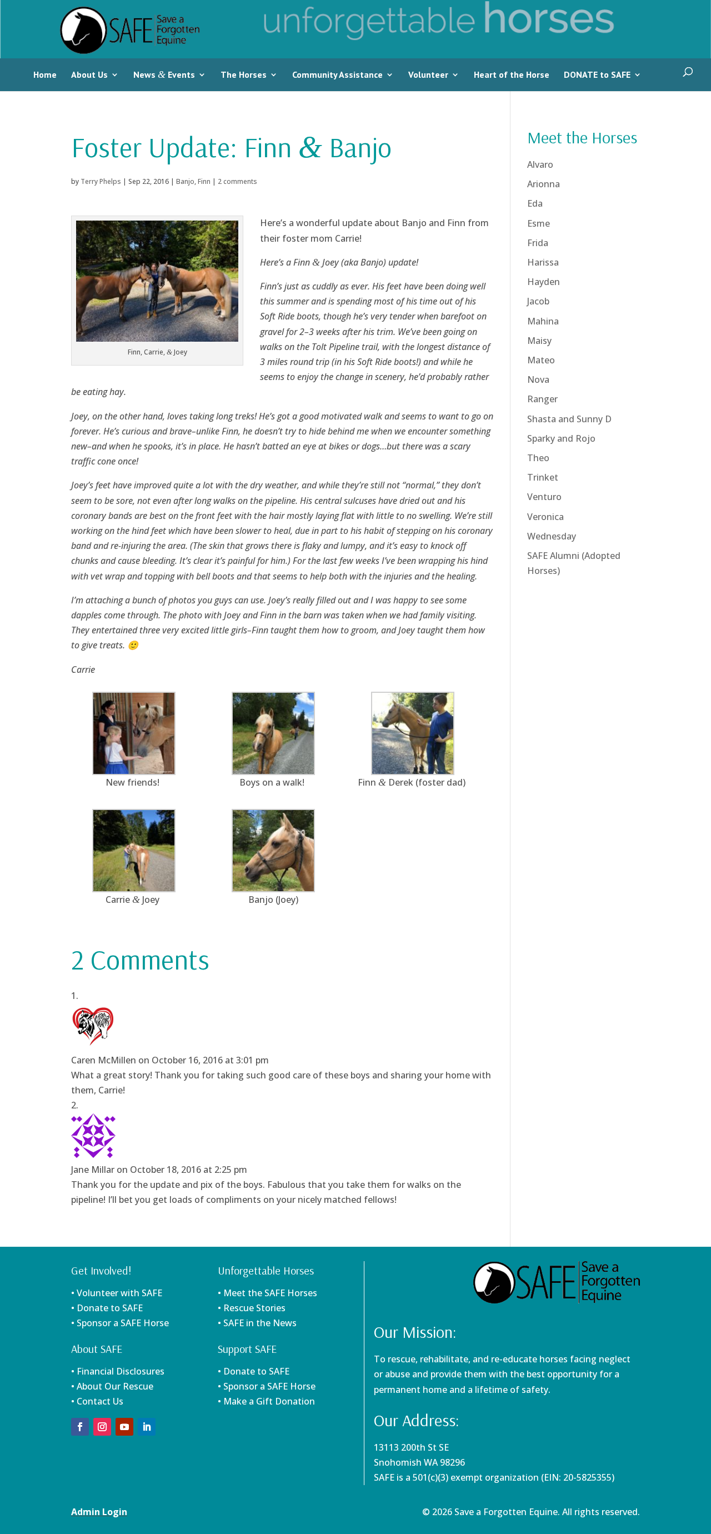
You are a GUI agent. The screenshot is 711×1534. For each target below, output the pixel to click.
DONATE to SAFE (597, 74)
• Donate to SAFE (107, 1308)
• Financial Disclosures (117, 1371)
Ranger (542, 399)
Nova (538, 379)
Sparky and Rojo (561, 438)
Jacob (538, 301)
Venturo (544, 497)
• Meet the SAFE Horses (267, 1293)
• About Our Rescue (112, 1386)
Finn (204, 181)
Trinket (542, 477)
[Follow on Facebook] (80, 1427)
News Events (164, 74)
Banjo (185, 181)
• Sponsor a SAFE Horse (267, 1386)
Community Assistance (337, 74)
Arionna (543, 184)
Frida (537, 243)
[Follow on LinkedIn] (147, 1427)
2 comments (237, 181)
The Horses (244, 74)
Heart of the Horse (511, 74)
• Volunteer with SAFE (116, 1293)
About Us (89, 74)
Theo (538, 458)
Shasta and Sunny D (569, 419)
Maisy (539, 340)
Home (45, 74)
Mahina (543, 321)
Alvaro (540, 164)
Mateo (541, 360)
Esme (538, 223)
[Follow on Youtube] (124, 1427)
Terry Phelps (101, 181)
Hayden (543, 282)
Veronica (545, 517)
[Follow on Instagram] (102, 1427)
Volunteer (428, 74)
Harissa (543, 262)
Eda (535, 203)
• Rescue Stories (252, 1308)
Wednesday (551, 536)
